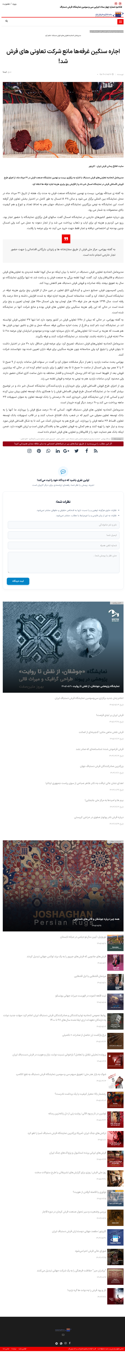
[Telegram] (56, 1343)
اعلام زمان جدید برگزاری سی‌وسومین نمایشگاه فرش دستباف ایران (89, 698)
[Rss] (96, 450)
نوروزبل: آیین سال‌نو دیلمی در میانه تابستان (83, 937)
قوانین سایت (22, 1349)
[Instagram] (65, 1343)
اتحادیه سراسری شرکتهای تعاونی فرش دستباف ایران (107, 31)
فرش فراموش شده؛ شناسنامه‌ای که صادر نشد (100, 749)
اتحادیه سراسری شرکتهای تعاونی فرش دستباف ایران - (82, 439)
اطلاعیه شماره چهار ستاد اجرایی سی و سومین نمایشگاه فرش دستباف (91, 7)
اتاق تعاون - (24, 439)
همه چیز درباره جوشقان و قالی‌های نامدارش (96, 919)
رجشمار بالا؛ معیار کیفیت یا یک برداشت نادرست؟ (80, 1094)
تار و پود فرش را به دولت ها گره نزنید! (86, 1290)
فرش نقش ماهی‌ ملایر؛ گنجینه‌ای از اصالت (101, 732)
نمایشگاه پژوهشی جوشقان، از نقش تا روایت (96, 686)
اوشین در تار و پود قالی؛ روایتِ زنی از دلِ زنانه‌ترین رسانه (77, 1114)
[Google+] (68, 450)
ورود (14, 4)
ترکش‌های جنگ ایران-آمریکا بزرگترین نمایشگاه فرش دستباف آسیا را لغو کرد (67, 1133)
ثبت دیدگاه (18, 581)
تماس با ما (6, 1349)
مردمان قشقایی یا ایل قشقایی (90, 976)
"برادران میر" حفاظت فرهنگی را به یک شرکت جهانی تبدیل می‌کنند (71, 1271)
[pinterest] (39, 450)
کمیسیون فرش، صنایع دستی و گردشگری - (41, 439)
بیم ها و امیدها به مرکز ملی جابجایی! (104, 800)
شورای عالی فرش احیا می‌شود (90, 1251)
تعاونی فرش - (59, 439)
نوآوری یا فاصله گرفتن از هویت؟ (89, 1192)
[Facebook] (87, 450)
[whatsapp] (49, 450)
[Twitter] (77, 450)
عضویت (6, 4)
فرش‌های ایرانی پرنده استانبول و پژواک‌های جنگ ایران (77, 1153)
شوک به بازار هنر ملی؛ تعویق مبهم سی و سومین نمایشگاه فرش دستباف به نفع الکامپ (61, 1074)
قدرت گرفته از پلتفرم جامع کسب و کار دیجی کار (82, 1349)
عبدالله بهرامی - (105, 439)
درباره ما (13, 1349)
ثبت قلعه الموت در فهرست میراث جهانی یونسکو (80, 996)
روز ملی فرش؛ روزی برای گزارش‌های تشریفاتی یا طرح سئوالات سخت (70, 1173)
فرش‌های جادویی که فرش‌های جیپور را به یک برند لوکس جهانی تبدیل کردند (66, 957)
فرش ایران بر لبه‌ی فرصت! (110, 715)
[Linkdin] (58, 450)
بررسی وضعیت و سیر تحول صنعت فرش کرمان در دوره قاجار (74, 1212)
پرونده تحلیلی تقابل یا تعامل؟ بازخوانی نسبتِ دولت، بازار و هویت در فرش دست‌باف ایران (59, 1055)
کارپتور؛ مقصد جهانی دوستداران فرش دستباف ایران (79, 1231)
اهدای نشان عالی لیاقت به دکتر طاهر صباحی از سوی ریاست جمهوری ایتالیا (85, 783)
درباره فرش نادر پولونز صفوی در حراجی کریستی (99, 817)
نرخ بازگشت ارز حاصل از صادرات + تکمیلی (84, 1035)
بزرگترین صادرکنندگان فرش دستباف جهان (102, 766)
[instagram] (30, 450)
